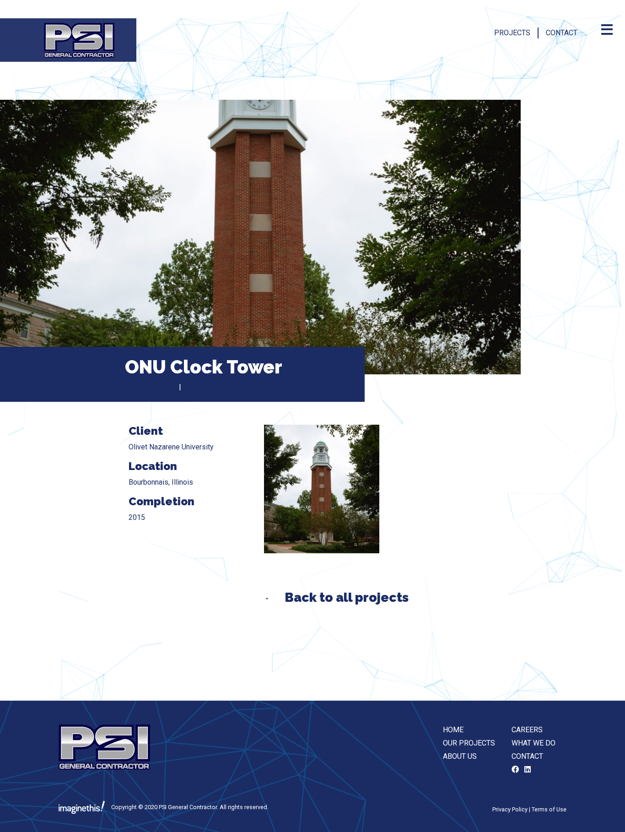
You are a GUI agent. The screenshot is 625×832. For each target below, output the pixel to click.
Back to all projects (347, 597)
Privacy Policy (510, 809)
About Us (460, 756)
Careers (527, 729)
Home (453, 729)
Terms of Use (549, 809)
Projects (512, 32)
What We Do (533, 743)
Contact (561, 32)
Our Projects (469, 743)
